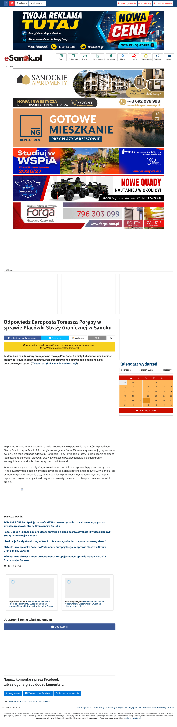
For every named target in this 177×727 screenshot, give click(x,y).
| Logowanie (13, 693)
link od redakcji (54, 363)
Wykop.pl (79, 338)
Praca (84, 59)
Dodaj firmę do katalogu (105, 707)
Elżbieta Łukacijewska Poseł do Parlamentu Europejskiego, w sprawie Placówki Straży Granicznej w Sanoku (31, 603)
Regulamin (123, 707)
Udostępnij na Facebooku (23, 338)
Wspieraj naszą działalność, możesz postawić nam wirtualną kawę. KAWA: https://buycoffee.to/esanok (60, 346)
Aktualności (38, 3)
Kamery (169, 59)
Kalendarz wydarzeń (138, 364)
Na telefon (111, 59)
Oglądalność (135, 707)
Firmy (122, 59)
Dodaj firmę (145, 3)
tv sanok (39, 701)
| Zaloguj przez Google (68, 693)
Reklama (22, 3)
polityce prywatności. (133, 718)
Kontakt (171, 707)
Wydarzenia (146, 59)
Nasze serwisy (159, 707)
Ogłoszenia (73, 59)
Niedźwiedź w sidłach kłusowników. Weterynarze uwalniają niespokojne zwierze (85, 603)
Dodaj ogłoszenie (127, 3)
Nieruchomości (98, 59)
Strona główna (84, 707)
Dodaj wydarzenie (163, 3)
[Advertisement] (88, 248)
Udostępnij (61, 626)
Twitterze (56, 338)
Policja (134, 59)
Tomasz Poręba (28, 701)
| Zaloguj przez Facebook (39, 693)
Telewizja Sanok (14, 701)
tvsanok (46, 701)
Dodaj (61, 59)
